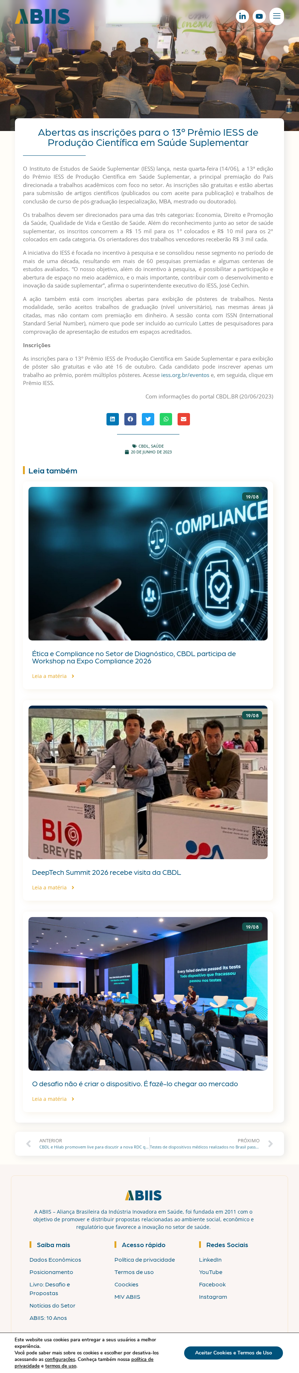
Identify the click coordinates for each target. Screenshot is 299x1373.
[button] (112, 419)
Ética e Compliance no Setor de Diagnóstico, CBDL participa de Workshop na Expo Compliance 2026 (134, 657)
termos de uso (60, 1366)
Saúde (157, 446)
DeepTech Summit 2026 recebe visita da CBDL (106, 872)
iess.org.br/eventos (185, 374)
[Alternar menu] (276, 16)
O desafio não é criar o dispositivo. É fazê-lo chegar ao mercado (135, 1083)
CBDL (144, 446)
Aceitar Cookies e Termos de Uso (233, 1352)
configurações (60, 1359)
